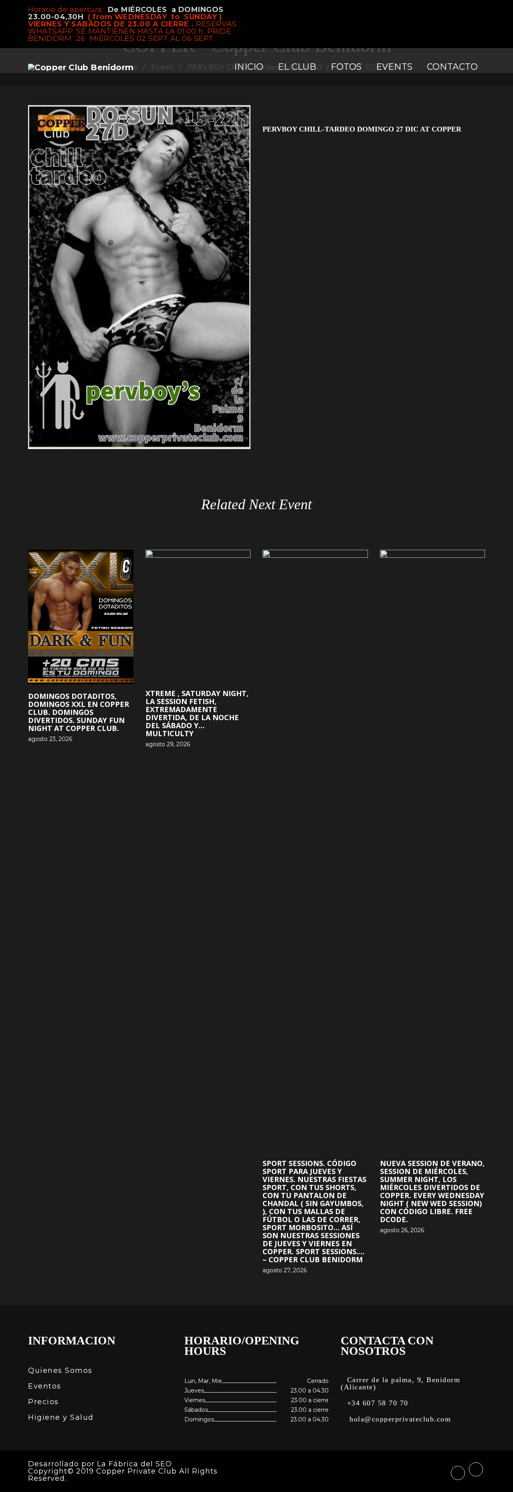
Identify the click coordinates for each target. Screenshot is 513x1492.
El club (297, 66)
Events (394, 66)
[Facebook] (469, 10)
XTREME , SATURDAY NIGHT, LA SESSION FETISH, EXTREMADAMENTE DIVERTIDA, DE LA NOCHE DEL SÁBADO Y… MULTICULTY (196, 713)
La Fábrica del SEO (134, 1464)
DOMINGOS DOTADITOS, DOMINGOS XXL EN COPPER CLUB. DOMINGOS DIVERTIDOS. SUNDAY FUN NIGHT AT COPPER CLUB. (78, 712)
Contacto (452, 66)
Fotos (346, 66)
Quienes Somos (60, 1370)
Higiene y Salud (61, 1417)
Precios (43, 1401)
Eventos (44, 1386)
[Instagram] (482, 10)
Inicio (248, 66)
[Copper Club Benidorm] (80, 67)
